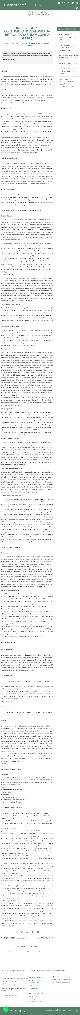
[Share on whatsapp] (27, 932)
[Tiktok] (77, 7)
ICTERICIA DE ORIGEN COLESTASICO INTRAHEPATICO (66, 47)
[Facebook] (63, 3)
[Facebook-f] (2, 1011)
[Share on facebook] (16, 932)
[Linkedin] (77, 3)
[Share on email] (38, 932)
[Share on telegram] (32, 932)
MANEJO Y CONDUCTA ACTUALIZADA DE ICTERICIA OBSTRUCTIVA (68, 37)
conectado (18, 952)
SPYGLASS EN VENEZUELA (68, 63)
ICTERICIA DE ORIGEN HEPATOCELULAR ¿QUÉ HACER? (67, 71)
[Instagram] (68, 3)
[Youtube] (59, 3)
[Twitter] (72, 3)
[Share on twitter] (22, 932)
